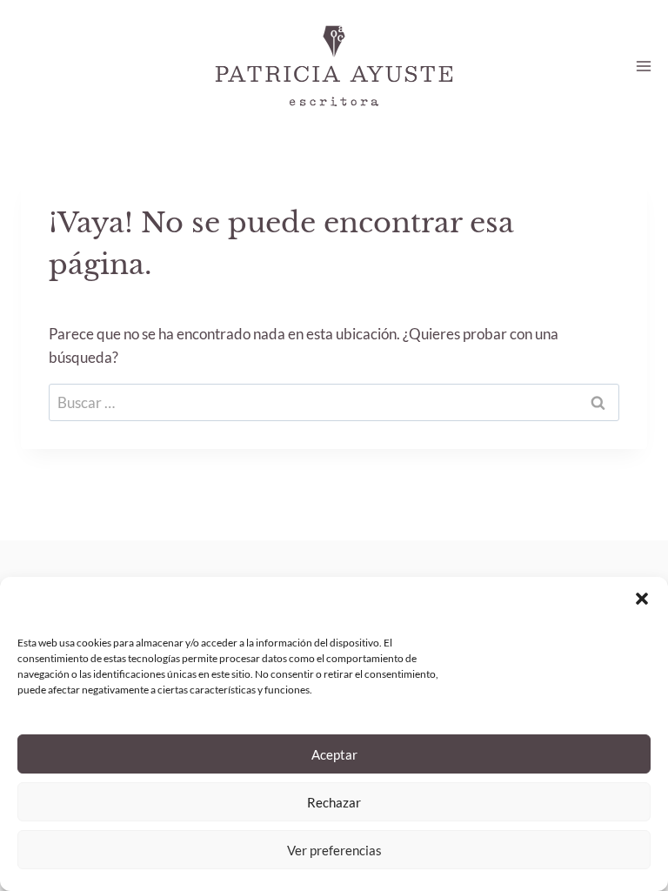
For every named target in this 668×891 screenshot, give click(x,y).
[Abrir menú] (643, 65)
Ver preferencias (334, 850)
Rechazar (334, 802)
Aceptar (334, 754)
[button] (642, 598)
